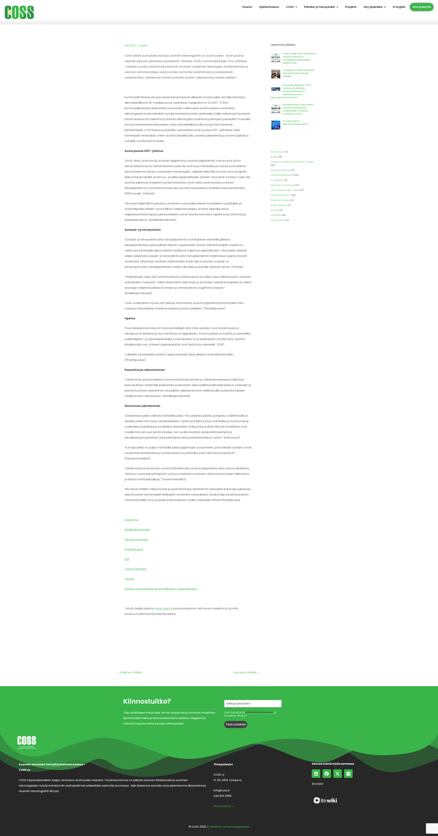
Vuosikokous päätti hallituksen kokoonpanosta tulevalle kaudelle (298, 73)
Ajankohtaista (269, 7)
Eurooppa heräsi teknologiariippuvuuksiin (295, 123)
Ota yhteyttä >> (224, 806)
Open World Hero (280, 195)
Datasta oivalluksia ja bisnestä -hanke (292, 161)
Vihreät (129, 579)
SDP (127, 559)
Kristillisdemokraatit (137, 530)
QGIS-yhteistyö (279, 205)
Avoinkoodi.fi (277, 151)
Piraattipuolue (134, 549)
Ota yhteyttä (422, 7)
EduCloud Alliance (281, 170)
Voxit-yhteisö (278, 220)
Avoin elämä (163, 608)
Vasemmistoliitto (136, 569)
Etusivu (247, 7)
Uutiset (142, 46)
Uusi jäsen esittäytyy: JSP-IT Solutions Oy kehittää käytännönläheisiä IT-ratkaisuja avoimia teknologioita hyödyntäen (291, 91)
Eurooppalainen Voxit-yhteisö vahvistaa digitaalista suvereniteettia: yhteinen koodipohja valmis (298, 109)
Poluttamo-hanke (280, 200)
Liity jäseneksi (373, 7)
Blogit (274, 156)
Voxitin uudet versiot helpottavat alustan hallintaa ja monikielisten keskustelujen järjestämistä (299, 58)
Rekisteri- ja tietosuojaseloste (229, 827)
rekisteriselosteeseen (259, 712)
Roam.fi (275, 210)
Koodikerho (277, 180)
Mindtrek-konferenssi (282, 185)
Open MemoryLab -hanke (285, 190)
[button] (291, 7)
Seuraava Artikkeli (246, 672)
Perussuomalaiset (136, 539)
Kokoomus (132, 520)
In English (399, 7)
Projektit (351, 7)
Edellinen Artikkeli (129, 672)
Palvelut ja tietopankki (319, 7)
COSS (290, 7)
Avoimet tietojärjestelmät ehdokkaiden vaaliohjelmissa (161, 589)
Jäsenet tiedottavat (281, 175)
